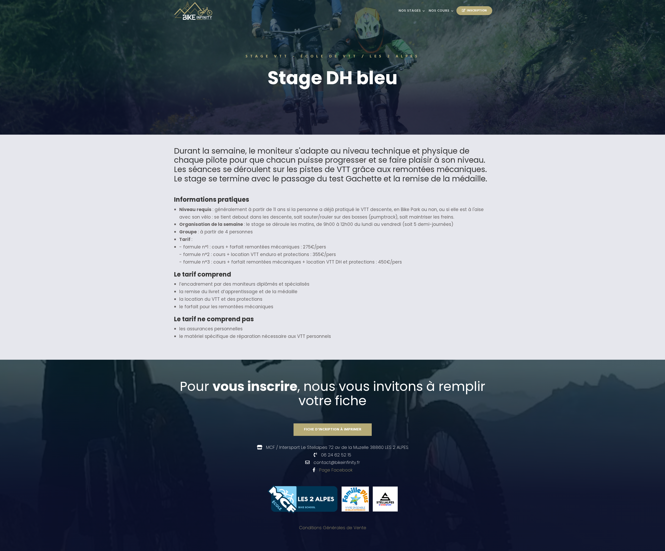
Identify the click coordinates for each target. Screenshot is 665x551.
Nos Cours (439, 11)
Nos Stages (409, 11)
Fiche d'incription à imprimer (332, 429)
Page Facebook (336, 470)
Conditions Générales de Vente (332, 527)
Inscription (477, 10)
